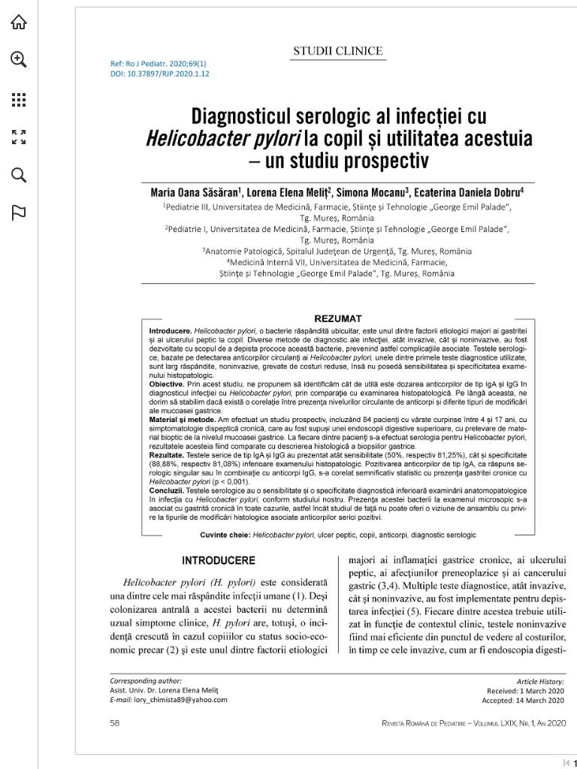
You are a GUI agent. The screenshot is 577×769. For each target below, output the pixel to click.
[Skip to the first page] (566, 763)
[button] (19, 59)
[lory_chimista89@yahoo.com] (180, 699)
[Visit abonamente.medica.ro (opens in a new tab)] (19, 22)
